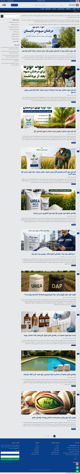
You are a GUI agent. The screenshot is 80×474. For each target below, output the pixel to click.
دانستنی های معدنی (14, 29)
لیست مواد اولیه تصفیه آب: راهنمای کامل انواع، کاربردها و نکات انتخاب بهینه (50, 335)
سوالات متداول (48, 9)
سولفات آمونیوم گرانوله (35, 454)
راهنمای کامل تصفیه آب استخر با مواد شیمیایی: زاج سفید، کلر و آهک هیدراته (50, 374)
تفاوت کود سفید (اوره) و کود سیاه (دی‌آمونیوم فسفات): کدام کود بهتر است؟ (50, 294)
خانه (78, 9)
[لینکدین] (1, 1)
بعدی (46, 436)
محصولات (74, 9)
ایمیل (18, 455)
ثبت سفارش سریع (14, 5)
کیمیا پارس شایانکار (38, 469)
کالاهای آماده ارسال (35, 452)
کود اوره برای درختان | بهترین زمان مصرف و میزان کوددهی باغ (55, 131)
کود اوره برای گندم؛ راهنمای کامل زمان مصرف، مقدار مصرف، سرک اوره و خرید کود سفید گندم (48, 173)
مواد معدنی (37, 447)
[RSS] (4, 1)
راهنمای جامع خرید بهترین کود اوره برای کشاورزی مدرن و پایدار (54, 213)
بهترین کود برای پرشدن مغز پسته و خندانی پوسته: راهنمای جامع (54, 417)
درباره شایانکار (68, 9)
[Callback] (77, 467)
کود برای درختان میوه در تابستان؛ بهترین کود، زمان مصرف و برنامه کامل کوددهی (49, 51)
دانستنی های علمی (61, 9)
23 (48, 436)
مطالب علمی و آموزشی (55, 452)
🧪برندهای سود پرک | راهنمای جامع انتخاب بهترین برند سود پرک (53, 254)
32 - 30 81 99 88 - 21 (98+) (72, 447)
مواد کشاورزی (36, 449)
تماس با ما (42, 9)
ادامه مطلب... (73, 60)
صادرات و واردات (15, 36)
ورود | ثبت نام (72, 1)
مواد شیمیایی (36, 450)
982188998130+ (10, 1)
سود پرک (65, 257)
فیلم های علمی (15, 39)
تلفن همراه (17, 451)
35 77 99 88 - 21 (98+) (72, 449)
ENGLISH (77, 0)
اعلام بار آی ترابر (56, 450)
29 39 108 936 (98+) (73, 451)
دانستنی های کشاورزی (71, 54)
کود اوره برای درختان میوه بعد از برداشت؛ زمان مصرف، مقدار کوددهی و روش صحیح (50, 91)
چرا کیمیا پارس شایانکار (55, 454)
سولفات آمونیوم (15, 34)
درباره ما (57, 445)
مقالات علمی (64, 297)
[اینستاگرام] (3, 1)
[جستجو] (36, 5)
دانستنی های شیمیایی (71, 257)
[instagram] (77, 463)
